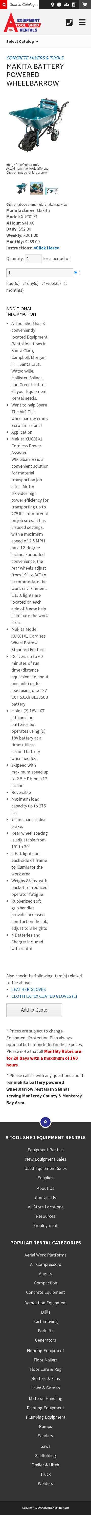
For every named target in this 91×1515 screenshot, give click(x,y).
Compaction (45, 1283)
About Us (45, 1188)
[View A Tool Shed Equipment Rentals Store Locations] (53, 4)
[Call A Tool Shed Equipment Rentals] (69, 22)
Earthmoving (45, 1321)
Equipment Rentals (46, 1150)
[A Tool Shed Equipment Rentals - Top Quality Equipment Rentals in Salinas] (22, 30)
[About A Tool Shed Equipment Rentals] (59, 4)
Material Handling (45, 1398)
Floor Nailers (46, 1360)
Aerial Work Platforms (45, 1255)
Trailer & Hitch (45, 1465)
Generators (45, 1340)
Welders (45, 1483)
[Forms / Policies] (74, 4)
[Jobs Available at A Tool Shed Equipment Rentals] (67, 4)
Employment (45, 1225)
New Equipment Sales (45, 1159)
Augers (45, 1273)
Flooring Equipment (45, 1350)
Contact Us (45, 1197)
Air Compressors (45, 1264)
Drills (45, 1312)
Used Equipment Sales (45, 1168)
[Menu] (82, 22)
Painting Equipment (45, 1408)
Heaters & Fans (45, 1378)
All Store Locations (45, 1207)
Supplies (45, 1177)
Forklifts (45, 1331)
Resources (45, 1216)
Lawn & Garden (45, 1388)
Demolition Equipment (45, 1303)
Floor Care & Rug (46, 1369)
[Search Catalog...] (3, 4)
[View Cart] (85, 4)
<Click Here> (46, 248)
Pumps (45, 1426)
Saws (46, 1446)
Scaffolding (45, 1455)
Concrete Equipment (45, 1292)
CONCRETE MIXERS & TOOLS (34, 58)
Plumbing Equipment (45, 1417)
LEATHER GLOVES (28, 989)
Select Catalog (20, 41)
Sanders (45, 1435)
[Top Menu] (45, 1122)
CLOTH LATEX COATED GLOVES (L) (44, 996)
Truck (45, 1474)
